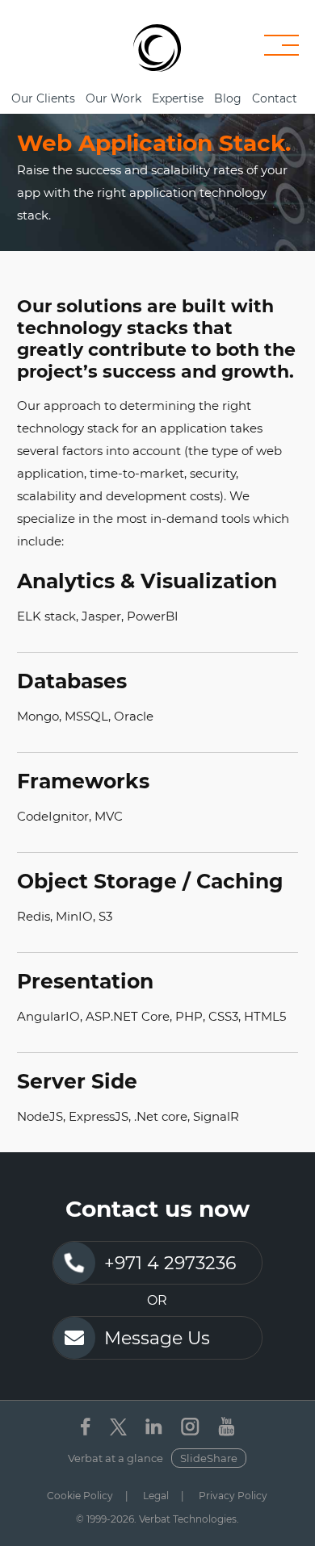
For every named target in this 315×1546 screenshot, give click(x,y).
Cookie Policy (80, 1496)
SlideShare (208, 1458)
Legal (156, 1496)
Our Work (113, 98)
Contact (274, 98)
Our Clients (43, 98)
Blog (228, 98)
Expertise (178, 98)
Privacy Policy (233, 1496)
